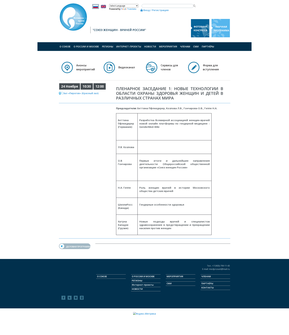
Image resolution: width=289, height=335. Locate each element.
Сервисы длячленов (169, 67)
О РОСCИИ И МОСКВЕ (86, 46)
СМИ (196, 46)
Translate (131, 9)
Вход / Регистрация (156, 10)
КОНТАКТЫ (66, 55)
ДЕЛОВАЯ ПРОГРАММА (78, 246)
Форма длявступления (211, 67)
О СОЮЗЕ (65, 46)
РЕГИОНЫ (107, 46)
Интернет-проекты (128, 46)
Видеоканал (126, 67)
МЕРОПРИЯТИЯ (168, 46)
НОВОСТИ (150, 46)
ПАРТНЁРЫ (208, 46)
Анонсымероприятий (85, 67)
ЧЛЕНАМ (185, 46)
